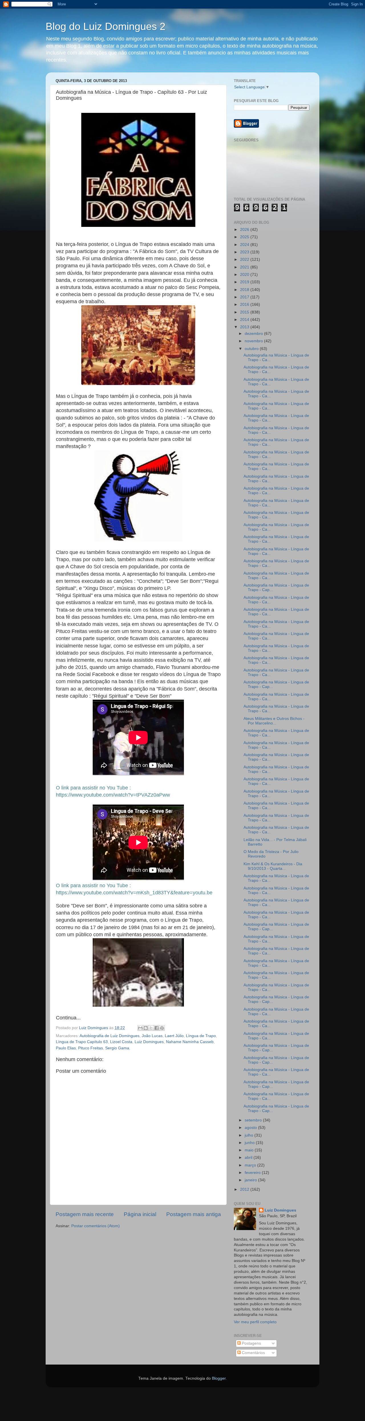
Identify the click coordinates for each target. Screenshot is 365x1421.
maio (250, 1150)
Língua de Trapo (201, 1036)
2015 (245, 312)
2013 (245, 327)
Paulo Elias (66, 1048)
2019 (245, 282)
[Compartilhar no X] (151, 1028)
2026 (245, 229)
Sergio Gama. (117, 1048)
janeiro (251, 1180)
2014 (245, 319)
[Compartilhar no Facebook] (156, 1028)
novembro (254, 341)
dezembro (254, 333)
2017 (245, 297)
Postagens (251, 1343)
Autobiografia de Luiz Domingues (109, 1036)
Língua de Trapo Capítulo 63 (82, 1042)
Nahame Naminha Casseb (190, 1042)
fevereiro (253, 1172)
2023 (245, 252)
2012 (245, 1189)
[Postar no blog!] (146, 1028)
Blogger (219, 1378)
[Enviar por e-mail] (140, 1028)
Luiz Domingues (149, 1042)
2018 (245, 290)
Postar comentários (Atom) (95, 1226)
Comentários (253, 1353)
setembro (254, 1120)
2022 (245, 259)
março (251, 1165)
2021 (245, 267)
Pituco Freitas (90, 1048)
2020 (245, 274)
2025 (245, 237)
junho (250, 1143)
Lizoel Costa (121, 1042)
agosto (251, 1127)
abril (249, 1157)
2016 (245, 304)
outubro (252, 349)
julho (249, 1135)
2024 (245, 245)
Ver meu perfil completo (255, 1322)
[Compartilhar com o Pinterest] (162, 1028)
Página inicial (140, 1214)
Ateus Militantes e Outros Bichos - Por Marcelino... (274, 720)
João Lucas (152, 1036)
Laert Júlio (174, 1036)
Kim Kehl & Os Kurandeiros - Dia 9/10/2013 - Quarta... (273, 866)
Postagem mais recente (85, 1214)
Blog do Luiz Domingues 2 (105, 26)
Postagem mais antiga (193, 1214)
